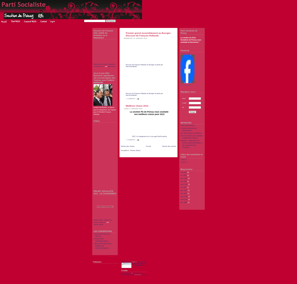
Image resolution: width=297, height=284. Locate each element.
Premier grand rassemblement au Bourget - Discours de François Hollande (149, 34)
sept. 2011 (184, 184)
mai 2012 (184, 172)
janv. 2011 (184, 190)
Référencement (126, 262)
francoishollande (131, 66)
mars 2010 (184, 199)
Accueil (148, 146)
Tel (183, 107)
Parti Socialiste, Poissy (127, 274)
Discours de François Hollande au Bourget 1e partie (143, 65)
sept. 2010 (184, 196)
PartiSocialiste (98, 224)
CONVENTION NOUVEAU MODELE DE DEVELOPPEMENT (102, 246)
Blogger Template (126, 273)
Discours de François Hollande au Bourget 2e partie (143, 93)
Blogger (144, 274)
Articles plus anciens (169, 146)
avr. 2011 (184, 187)
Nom (184, 98)
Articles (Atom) (135, 150)
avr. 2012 (184, 175)
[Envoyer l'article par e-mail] (137, 98)
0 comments (131, 98)
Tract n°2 (184, 162)
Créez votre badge (186, 85)
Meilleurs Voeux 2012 (137, 106)
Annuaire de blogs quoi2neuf (140, 264)
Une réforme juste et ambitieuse (191, 133)
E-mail (184, 103)
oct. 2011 (184, 181)
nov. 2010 (184, 193)
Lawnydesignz (137, 273)
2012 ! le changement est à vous (143, 136)
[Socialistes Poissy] (187, 83)
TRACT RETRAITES (188, 125)
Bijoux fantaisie (126, 265)
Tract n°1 (184, 159)
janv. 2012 (184, 178)
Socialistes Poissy (186, 53)
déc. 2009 (184, 202)
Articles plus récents (128, 146)
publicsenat (111, 66)
